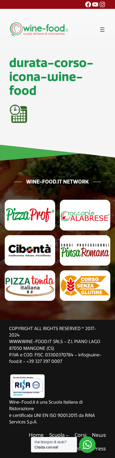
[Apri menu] (102, 29)
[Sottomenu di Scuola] (67, 434)
